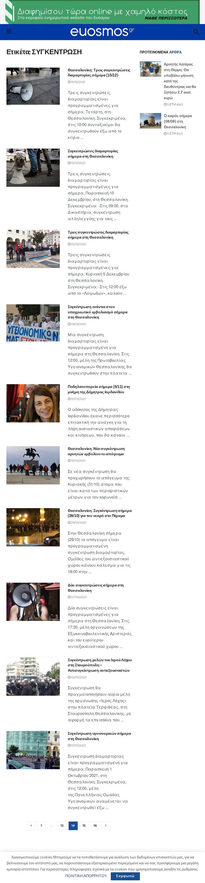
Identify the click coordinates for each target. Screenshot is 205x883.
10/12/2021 (77, 163)
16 (95, 825)
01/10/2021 (78, 745)
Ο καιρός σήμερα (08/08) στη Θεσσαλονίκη (178, 121)
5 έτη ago (175, 104)
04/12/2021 (78, 324)
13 (62, 825)
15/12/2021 (77, 82)
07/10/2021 (78, 597)
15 (84, 825)
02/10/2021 (78, 677)
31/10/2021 (77, 460)
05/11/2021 (78, 399)
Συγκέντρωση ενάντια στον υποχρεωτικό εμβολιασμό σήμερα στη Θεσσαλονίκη (98, 312)
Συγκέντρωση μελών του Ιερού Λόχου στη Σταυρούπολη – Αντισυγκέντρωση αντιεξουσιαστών (100, 665)
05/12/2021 (78, 244)
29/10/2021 (78, 522)
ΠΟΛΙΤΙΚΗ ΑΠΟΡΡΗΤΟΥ (86, 876)
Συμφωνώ (125, 876)
